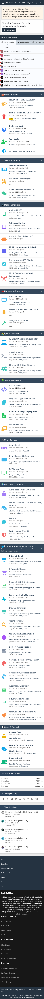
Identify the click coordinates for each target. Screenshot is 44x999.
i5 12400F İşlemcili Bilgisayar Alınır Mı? (22, 195)
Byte (19, 539)
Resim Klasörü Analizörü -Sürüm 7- (16, 78)
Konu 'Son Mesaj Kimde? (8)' (16, 838)
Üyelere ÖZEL (15, 732)
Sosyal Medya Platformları (21, 595)
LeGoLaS (30, 740)
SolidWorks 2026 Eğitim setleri (19, 665)
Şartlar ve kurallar (7, 868)
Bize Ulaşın (5, 935)
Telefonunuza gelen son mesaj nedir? (17, 74)
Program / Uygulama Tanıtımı (22, 398)
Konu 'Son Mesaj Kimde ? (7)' (17, 829)
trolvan (21, 477)
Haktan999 (21, 304)
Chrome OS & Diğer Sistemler (22, 365)
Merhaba (7, 55)
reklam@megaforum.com (10, 977)
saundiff (29, 134)
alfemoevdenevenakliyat (27, 720)
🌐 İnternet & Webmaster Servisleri (17, 546)
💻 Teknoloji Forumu (10, 160)
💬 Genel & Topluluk (10, 727)
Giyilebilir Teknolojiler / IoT (21, 236)
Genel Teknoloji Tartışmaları (21, 189)
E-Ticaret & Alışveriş (17, 569)
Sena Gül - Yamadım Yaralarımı (19, 764)
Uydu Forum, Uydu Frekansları (22, 672)
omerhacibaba (22, 197)
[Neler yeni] (36, 2)
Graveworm (23, 577)
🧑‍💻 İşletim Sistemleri (10, 333)
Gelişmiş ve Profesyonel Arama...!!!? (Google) (24, 626)
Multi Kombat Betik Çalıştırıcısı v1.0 (16, 81)
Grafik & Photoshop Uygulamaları (24, 660)
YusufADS (21, 707)
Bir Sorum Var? (16, 126)
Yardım (3, 877)
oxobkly (21, 603)
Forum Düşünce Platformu (21, 745)
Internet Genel (16, 556)
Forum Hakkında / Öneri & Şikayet (25, 112)
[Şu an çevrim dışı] (0, 51)
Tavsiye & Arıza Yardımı (19, 320)
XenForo (13, 518)
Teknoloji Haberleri (18, 165)
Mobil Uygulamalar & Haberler (23, 247)
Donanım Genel (16, 296)
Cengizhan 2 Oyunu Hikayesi (19, 475)
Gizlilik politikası (6, 873)
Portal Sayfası (6, 949)
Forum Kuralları (6, 921)
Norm (20, 655)
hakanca (21, 284)
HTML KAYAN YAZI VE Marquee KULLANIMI (24, 430)
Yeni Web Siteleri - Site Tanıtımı (22, 711)
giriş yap (28, 14)
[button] (21, 859)
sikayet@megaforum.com (10, 982)
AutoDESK (21, 668)
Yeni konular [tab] (24, 42)
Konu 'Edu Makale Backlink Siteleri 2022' (21, 812)
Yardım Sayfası (6, 930)
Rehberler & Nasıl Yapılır (20, 178)
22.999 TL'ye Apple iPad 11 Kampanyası (17, 51)
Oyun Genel (14, 445)
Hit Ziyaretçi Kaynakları (19, 699)
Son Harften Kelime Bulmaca (14, 70)
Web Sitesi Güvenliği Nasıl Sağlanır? (21, 537)
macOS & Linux (16, 352)
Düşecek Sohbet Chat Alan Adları (20, 653)
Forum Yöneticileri (7, 954)
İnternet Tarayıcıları (17, 608)
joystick (11, 451)
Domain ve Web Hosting (20, 647)
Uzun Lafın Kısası (15, 738)
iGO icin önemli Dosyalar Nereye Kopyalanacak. (25, 266)
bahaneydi (21, 464)
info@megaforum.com (9, 968)
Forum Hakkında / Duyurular (22, 100)
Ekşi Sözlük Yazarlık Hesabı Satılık (20, 575)
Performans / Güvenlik (19, 531)
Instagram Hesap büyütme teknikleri (22, 601)
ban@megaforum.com (9, 973)
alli (19, 231)
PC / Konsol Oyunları (18, 469)
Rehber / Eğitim (16, 424)
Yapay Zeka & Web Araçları (21, 634)
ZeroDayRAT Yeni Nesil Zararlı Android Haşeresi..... (26, 253)
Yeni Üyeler (14, 139)
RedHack (22, 393)
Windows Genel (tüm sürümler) (23, 339)
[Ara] (41, 2)
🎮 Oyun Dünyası (9, 440)
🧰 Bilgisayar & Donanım (12, 291)
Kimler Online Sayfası (8, 958)
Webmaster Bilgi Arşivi (19, 686)
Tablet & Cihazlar (17, 223)
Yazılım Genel (15, 385)
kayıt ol (13, 14)
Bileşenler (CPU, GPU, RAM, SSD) (23, 309)
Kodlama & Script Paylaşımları (23, 411)
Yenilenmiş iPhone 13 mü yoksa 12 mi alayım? (25, 216)
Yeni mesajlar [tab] (8, 42)
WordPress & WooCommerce (22, 489)
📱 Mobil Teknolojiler (10, 205)
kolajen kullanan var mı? (12, 63)
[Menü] (3, 2)
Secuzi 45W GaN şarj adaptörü (19, 302)
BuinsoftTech (23, 255)
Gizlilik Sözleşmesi (7, 926)
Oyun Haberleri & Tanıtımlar (21, 456)
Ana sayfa (4, 882)
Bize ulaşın (4, 864)
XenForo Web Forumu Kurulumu (20, 524)
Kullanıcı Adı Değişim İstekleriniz (23, 118)
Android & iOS (15, 210)
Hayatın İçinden (16, 758)
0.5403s (12, 997)
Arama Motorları (16, 621)
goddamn (39, 786)
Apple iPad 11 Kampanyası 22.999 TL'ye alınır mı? (26, 229)
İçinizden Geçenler (10, 66)
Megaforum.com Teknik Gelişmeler (21, 105)
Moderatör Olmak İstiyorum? (22, 151)
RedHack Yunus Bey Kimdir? (19, 391)
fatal (19, 218)
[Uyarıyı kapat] (40, 9)
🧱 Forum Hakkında (10, 94)
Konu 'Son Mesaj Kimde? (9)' (16, 847)
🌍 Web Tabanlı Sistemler (12, 484)
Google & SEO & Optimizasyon (22, 582)
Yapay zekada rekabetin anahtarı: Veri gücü (19, 59)
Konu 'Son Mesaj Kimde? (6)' (16, 820)
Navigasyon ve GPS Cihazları (21, 260)
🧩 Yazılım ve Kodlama (11, 380)
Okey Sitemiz (5, 945)
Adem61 (26, 451)
